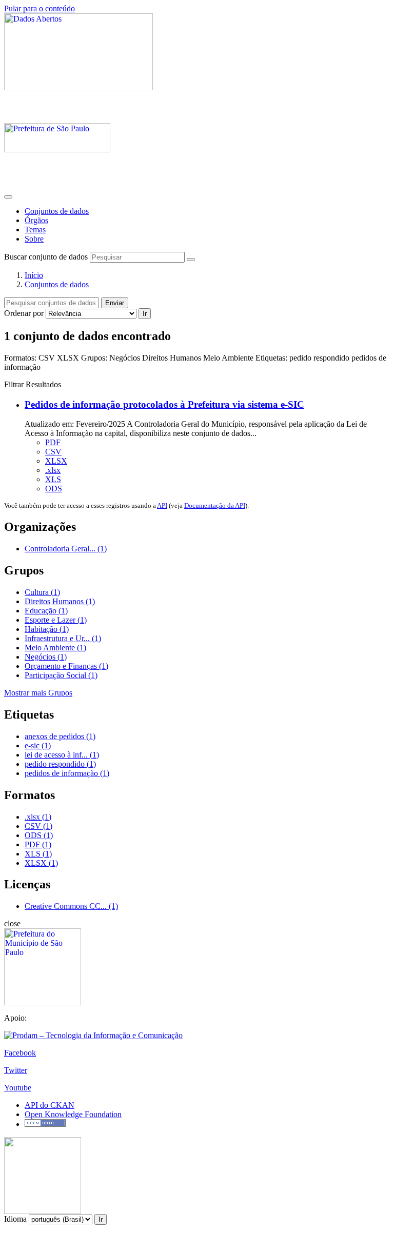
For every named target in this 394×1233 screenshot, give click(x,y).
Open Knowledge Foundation (73, 1114)
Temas (35, 229)
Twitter (15, 1070)
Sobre (34, 238)
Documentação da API (214, 505)
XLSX (56, 460)
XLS (53, 479)
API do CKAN (49, 1105)
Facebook (20, 1052)
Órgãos (36, 220)
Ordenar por (24, 313)
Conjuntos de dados (57, 211)
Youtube (17, 1087)
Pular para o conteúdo (39, 8)
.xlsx (53, 470)
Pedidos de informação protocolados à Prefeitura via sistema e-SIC (164, 404)
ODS (53, 488)
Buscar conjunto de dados (46, 256)
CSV (53, 451)
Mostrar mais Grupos (38, 692)
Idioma (15, 1219)
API (162, 505)
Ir (145, 313)
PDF (53, 442)
